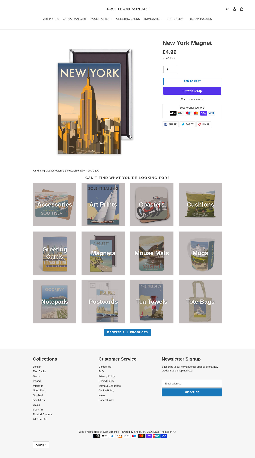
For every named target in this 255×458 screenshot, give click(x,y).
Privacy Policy (107, 376)
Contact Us (105, 366)
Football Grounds (42, 414)
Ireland (37, 380)
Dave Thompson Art (127, 9)
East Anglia (39, 371)
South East (39, 400)
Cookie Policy (106, 390)
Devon (36, 376)
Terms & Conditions (110, 385)
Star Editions (110, 431)
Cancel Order (106, 400)
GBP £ (40, 444)
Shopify (138, 431)
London (37, 366)
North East (39, 390)
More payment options (192, 99)
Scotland (38, 395)
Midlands (38, 385)
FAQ (101, 371)
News (102, 395)
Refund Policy (106, 380)
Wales (36, 404)
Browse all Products (127, 332)
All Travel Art (40, 419)
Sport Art (38, 409)
